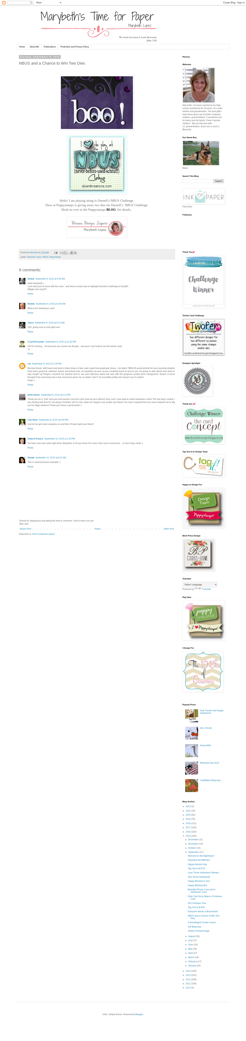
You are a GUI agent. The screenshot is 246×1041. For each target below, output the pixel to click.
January (192, 965)
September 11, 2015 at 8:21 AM (50, 457)
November (193, 844)
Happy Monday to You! (199, 881)
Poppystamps (55, 257)
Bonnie (31, 304)
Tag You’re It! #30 (196, 907)
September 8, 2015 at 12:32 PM (60, 342)
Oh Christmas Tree (197, 903)
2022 (188, 806)
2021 (188, 810)
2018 (188, 823)
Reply (30, 293)
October (192, 848)
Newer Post (25, 529)
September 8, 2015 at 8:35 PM (53, 420)
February (193, 961)
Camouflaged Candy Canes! (202, 922)
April (190, 953)
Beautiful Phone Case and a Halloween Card (201, 890)
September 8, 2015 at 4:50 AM (50, 279)
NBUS (45, 257)
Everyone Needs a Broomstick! (203, 911)
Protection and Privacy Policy (75, 47)
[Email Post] (55, 252)
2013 (188, 975)
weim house (34, 395)
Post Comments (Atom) (43, 534)
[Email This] (61, 253)
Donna (31, 279)
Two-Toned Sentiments (199, 877)
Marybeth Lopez (34, 257)
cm (29, 363)
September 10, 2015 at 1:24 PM (59, 438)
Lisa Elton (33, 420)
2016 (188, 832)
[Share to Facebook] (72, 253)
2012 (188, 979)
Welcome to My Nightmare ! (201, 856)
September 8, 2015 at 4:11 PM (55, 395)
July (190, 940)
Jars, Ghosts (206, 728)
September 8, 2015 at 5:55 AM (50, 304)
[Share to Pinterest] (75, 253)
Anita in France (35, 438)
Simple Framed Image (198, 931)
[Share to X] (68, 253)
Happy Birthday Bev (197, 885)
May (190, 949)
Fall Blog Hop (194, 927)
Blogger (139, 1014)
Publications (50, 47)
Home (22, 47)
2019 (188, 819)
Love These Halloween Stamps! (203, 872)
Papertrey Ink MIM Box (199, 860)
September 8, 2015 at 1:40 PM (46, 363)
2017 (188, 827)
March (191, 957)
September (194, 852)
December (193, 839)
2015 (188, 836)
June (191, 944)
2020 (188, 815)
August (192, 936)
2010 (188, 987)
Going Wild (205, 745)
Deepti (31, 457)
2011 (188, 983)
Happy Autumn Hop (197, 864)
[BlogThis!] (65, 253)
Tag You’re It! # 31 (196, 868)
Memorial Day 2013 (209, 763)
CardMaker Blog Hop (210, 780)
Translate (206, 589)
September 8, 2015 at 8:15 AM (49, 322)
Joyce (31, 322)
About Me (34, 47)
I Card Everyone (36, 342)
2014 (188, 971)
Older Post (169, 529)
